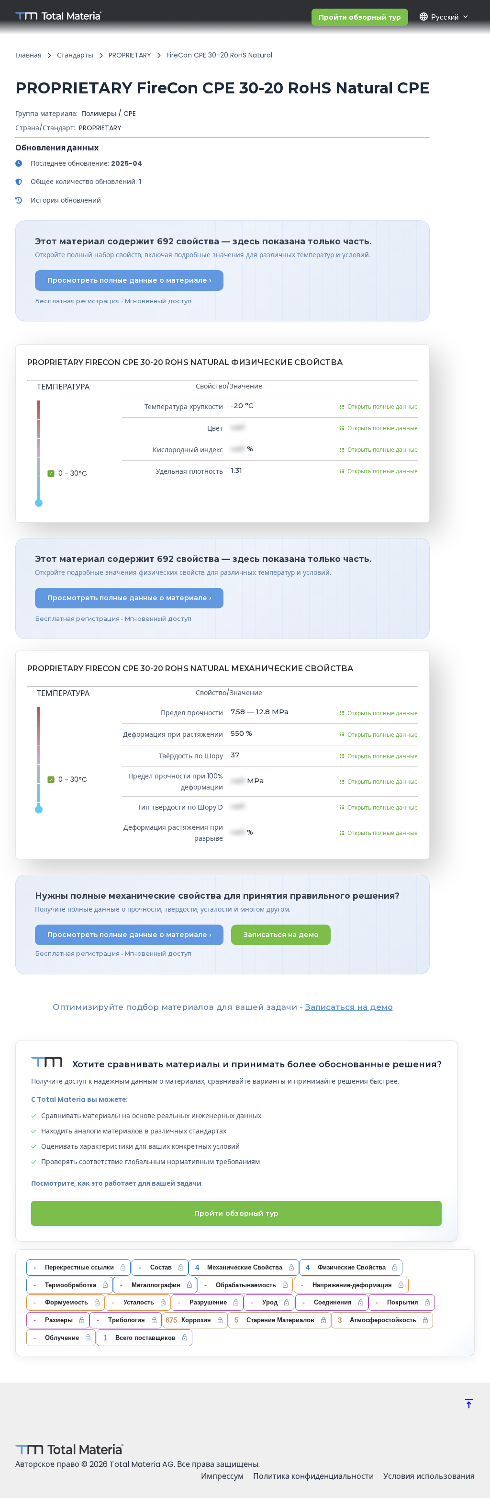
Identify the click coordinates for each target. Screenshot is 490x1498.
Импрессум (222, 1476)
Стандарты (75, 55)
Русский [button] (438, 17)
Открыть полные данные (382, 406)
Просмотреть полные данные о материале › (129, 280)
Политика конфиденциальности (313, 1476)
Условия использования (429, 1476)
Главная (28, 55)
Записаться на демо (281, 934)
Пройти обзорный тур (360, 17)
